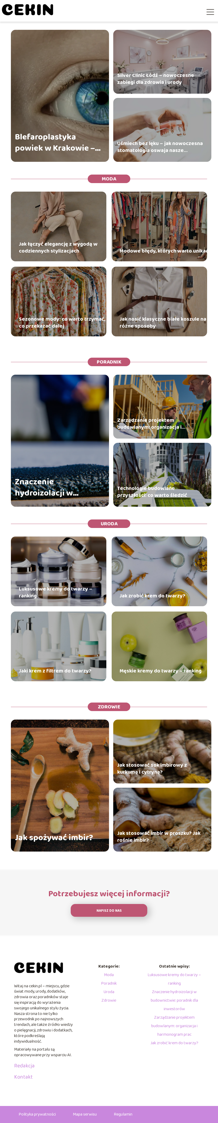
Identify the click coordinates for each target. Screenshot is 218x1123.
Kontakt (23, 1077)
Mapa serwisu (85, 1114)
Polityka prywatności (37, 1114)
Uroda (109, 523)
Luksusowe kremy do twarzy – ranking (55, 592)
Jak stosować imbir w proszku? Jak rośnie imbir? (158, 837)
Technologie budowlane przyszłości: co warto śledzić (152, 492)
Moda (109, 179)
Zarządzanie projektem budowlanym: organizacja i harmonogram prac (149, 424)
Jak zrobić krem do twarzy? (152, 595)
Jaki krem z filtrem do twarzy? (55, 670)
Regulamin (123, 1114)
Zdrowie (109, 707)
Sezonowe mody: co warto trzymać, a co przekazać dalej (64, 322)
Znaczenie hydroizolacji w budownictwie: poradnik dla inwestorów (44, 488)
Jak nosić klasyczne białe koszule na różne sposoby (163, 322)
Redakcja (24, 1065)
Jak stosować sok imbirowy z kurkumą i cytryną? (152, 768)
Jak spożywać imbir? (54, 838)
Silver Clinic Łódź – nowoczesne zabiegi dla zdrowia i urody (155, 79)
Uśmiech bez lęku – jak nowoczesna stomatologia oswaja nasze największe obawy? (160, 147)
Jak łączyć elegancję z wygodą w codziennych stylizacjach (58, 247)
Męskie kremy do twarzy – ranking (161, 670)
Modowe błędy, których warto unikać (164, 250)
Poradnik (109, 362)
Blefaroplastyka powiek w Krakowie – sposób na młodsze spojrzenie (55, 143)
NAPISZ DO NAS (109, 911)
